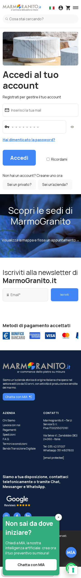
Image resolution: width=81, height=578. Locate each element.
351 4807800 (65, 450)
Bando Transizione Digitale (19, 448)
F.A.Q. (6, 439)
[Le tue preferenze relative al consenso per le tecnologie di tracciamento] (73, 570)
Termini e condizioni (15, 444)
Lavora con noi (11, 425)
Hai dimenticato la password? (29, 139)
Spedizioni (9, 434)
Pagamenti (9, 430)
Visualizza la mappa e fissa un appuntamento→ (40, 240)
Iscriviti (64, 295)
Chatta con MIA (16, 397)
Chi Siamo (9, 420)
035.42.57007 (56, 446)
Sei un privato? (19, 184)
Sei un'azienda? (55, 184)
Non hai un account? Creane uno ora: (33, 175)
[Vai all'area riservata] (61, 8)
